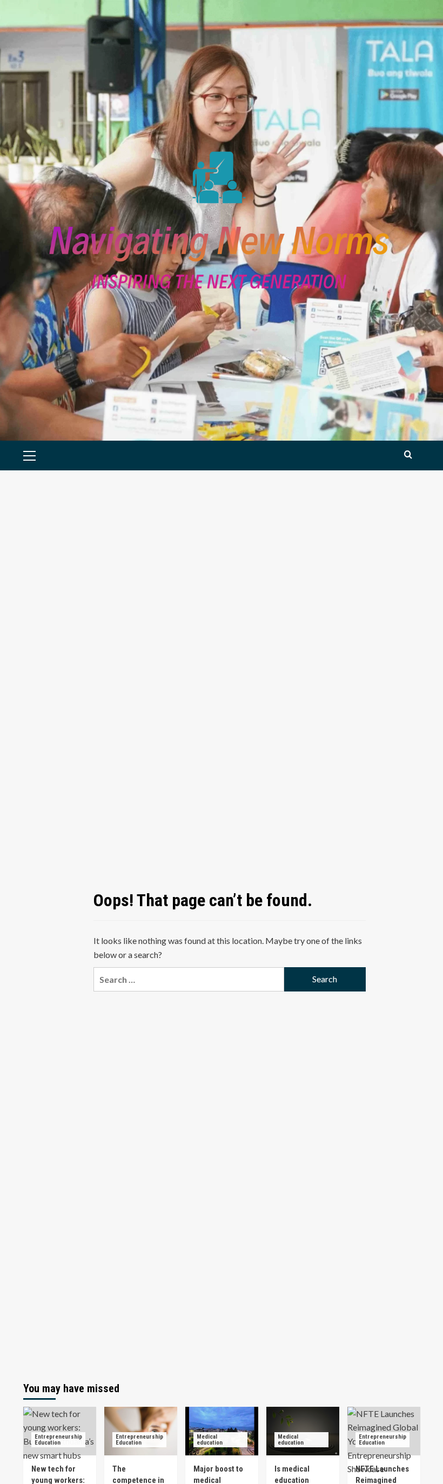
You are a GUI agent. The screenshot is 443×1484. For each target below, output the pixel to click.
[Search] (408, 454)
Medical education (210, 1439)
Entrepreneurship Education (58, 1439)
